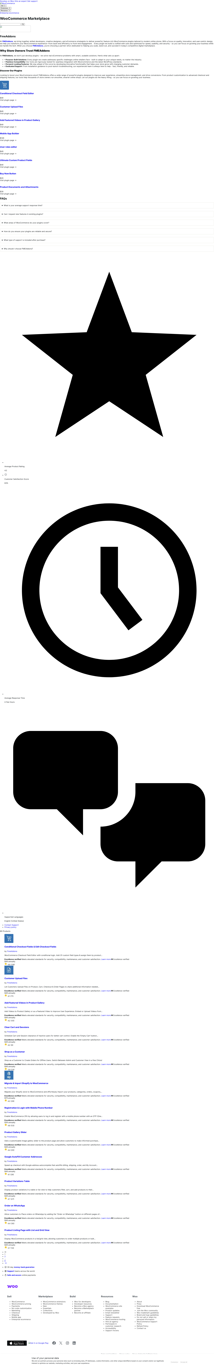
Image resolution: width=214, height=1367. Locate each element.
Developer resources (83, 1304)
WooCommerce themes (53, 1304)
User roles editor (8, 147)
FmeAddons (12, 951)
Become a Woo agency (84, 1306)
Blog (107, 1301)
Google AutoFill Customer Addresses (23, 1157)
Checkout (16, 1313)
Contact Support (11, 925)
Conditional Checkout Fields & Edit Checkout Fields (30, 946)
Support (10, 1271)
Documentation (111, 1304)
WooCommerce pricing (21, 1304)
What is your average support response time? (23, 205)
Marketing (16, 1310)
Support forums (112, 1330)
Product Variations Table (17, 1181)
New (45, 1306)
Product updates (112, 1310)
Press (139, 1304)
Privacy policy (10, 927)
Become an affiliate (82, 1313)
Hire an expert (21, 1)
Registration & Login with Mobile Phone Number (28, 1108)
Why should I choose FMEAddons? (18, 249)
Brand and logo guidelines (148, 1315)
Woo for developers (82, 1301)
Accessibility (110, 1328)
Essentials (47, 1308)
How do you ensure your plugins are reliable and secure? (28, 231)
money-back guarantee (24, 1267)
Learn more (106, 959)
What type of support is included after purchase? (24, 240)
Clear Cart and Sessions (16, 1027)
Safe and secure (14, 1275)
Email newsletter (112, 1313)
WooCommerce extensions (54, 1301)
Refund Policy (142, 1326)
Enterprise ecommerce (21, 1319)
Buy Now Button (8, 173)
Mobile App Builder (9, 133)
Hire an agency (111, 1321)
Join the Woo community (147, 1310)
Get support (32, 1)
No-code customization (22, 1308)
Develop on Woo (7, 1)
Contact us (141, 1328)
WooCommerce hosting (115, 1319)
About (139, 1301)
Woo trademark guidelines (148, 1313)
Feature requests (112, 1317)
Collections (47, 1310)
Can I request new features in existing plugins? (23, 214)
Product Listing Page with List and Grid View (26, 1230)
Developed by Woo (51, 1313)
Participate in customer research (113, 1325)
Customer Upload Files (11, 106)
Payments (16, 1306)
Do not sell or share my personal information (146, 1318)
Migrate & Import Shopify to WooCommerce (26, 1083)
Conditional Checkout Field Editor (17, 93)
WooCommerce (18, 1301)
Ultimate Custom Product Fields (16, 160)
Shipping (15, 1315)
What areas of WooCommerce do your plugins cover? (26, 223)
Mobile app (16, 1317)
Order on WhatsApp (14, 1205)
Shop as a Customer (14, 1051)
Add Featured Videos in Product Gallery (20, 120)
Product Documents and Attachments (19, 187)
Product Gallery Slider (15, 1132)
